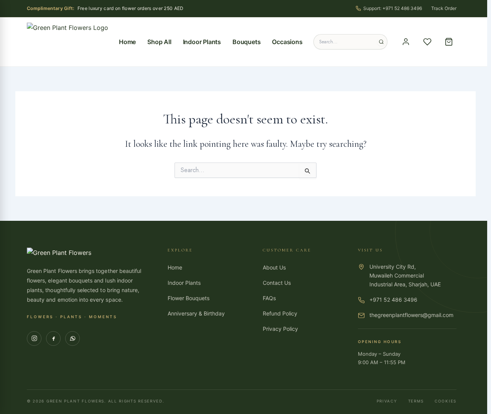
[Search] (381, 42)
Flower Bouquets (188, 298)
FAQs (269, 298)
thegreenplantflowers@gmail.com (411, 315)
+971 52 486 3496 (393, 299)
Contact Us (277, 282)
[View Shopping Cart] (448, 41)
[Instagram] (34, 338)
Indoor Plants (202, 42)
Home (127, 42)
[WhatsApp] (72, 338)
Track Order (443, 8)
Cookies (445, 401)
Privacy (387, 401)
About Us (274, 267)
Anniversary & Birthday (196, 313)
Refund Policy (280, 313)
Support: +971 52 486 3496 (392, 8)
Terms (416, 401)
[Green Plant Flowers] (67, 42)
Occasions (287, 42)
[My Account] (406, 41)
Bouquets (246, 42)
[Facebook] (53, 338)
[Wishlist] (427, 41)
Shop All (159, 42)
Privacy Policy (280, 328)
